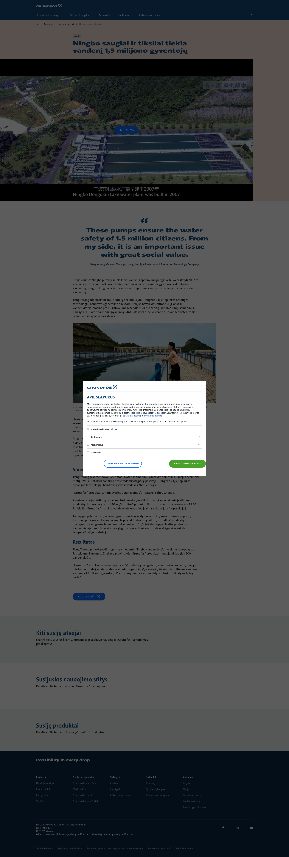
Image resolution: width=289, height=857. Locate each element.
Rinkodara (96, 436)
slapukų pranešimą (131, 415)
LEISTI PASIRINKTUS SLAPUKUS (123, 463)
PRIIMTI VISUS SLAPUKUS (187, 463)
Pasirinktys (96, 444)
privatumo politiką (153, 415)
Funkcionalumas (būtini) (104, 429)
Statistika (95, 452)
